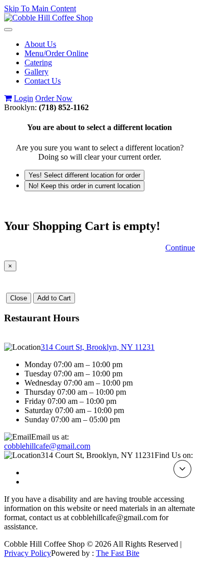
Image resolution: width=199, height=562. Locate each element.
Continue (180, 247)
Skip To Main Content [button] (40, 8)
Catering (38, 62)
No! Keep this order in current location (84, 186)
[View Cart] (8, 98)
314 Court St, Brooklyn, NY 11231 (98, 347)
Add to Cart (54, 298)
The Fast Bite (117, 553)
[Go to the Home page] (48, 17)
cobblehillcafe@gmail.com (47, 446)
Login (23, 98)
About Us (40, 44)
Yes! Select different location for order (84, 175)
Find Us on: (174, 455)
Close (18, 298)
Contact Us (42, 80)
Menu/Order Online (56, 53)
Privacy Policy (27, 553)
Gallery (36, 71)
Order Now (53, 98)
